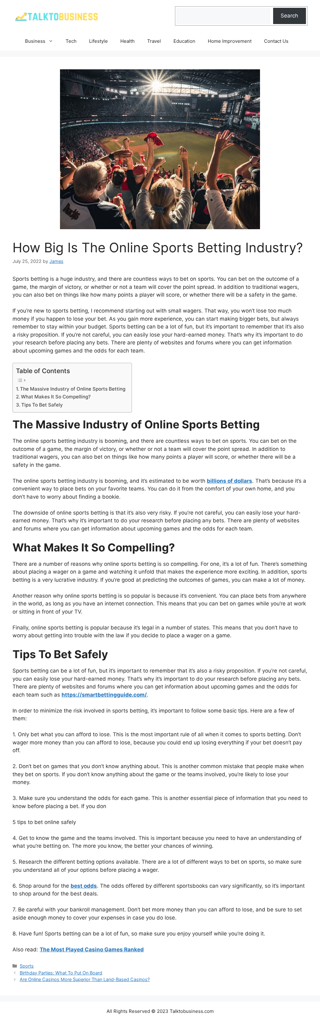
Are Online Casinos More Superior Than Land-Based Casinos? (85, 979)
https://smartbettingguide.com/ (104, 695)
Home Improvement (230, 41)
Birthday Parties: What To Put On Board (61, 972)
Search (289, 15)
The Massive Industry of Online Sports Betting (72, 389)
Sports (27, 966)
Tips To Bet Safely (42, 405)
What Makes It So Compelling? (56, 397)
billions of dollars (229, 481)
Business (35, 41)
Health (127, 41)
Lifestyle (98, 41)
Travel (154, 41)
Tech (71, 41)
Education (184, 41)
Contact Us (276, 41)
